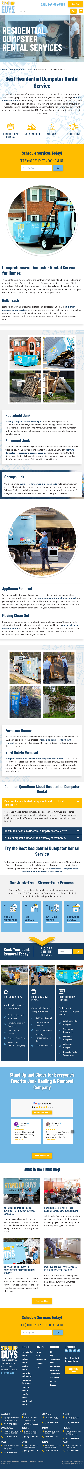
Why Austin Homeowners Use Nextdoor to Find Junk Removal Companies (19, 1210)
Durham (45, 1428)
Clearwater (5, 1414)
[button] (81, 11)
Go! (58, 168)
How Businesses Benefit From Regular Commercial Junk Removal (61, 1209)
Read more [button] (18, 1140)
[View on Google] (16, 1124)
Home (5, 69)
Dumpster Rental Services (23, 69)
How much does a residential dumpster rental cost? (35, 831)
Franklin (66, 1428)
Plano (65, 1442)
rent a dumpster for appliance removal (57, 598)
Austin (24, 1442)
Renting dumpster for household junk (24, 421)
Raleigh (4, 1442)
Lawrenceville (7, 1428)
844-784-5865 (56, 4)
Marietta (25, 1428)
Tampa (24, 1414)
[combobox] (43, 11)
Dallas (45, 1442)
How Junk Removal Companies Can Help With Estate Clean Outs (60, 1269)
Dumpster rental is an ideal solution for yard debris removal (35, 758)
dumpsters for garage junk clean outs (38, 484)
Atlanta (66, 1414)
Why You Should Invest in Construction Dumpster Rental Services (19, 1270)
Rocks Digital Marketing (73, 1463)
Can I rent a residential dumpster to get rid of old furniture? (34, 803)
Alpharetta (46, 1414)
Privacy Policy (6, 1463)
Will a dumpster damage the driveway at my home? (35, 838)
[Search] (73, 11)
